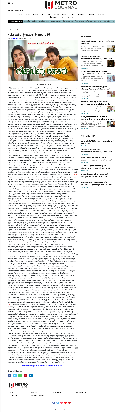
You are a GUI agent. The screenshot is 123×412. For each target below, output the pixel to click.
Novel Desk (14, 38)
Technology (100, 14)
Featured (86, 36)
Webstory (70, 17)
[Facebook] (53, 403)
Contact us (13, 396)
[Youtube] (65, 403)
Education (53, 17)
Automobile (81, 14)
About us (34, 392)
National (35, 14)
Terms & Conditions (80, 392)
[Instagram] (61, 403)
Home (20, 14)
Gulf (43, 14)
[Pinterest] (69, 403)
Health (72, 14)
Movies (64, 14)
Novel (61, 17)
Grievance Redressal (37, 396)
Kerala (28, 14)
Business (91, 14)
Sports (56, 14)
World (49, 14)
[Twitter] (57, 403)
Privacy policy (57, 392)
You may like (88, 136)
